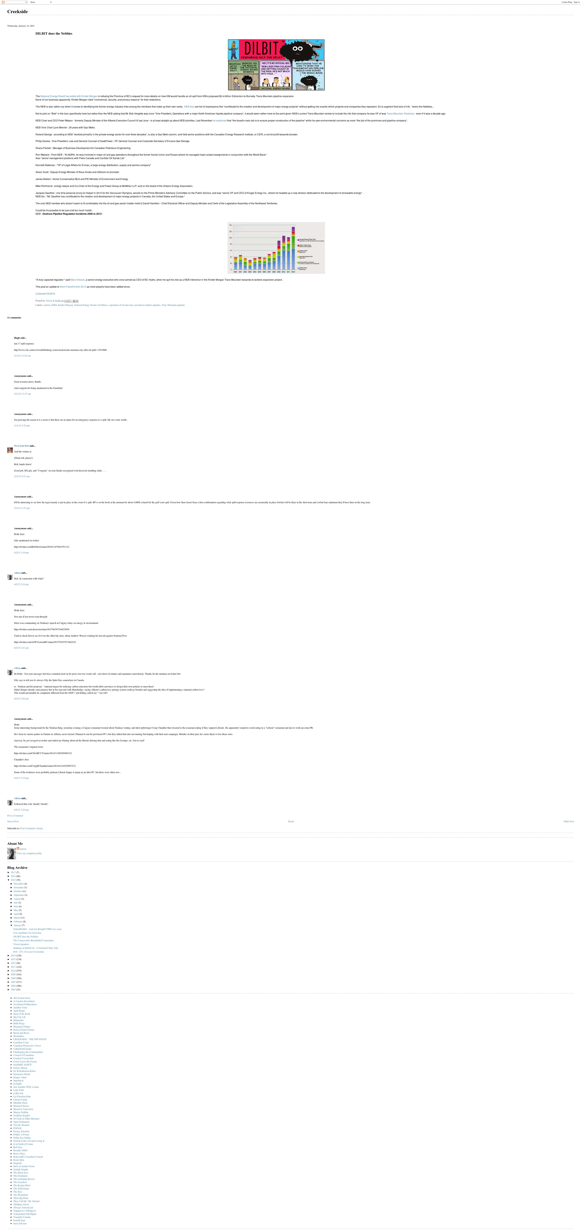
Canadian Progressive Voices (27, 1045)
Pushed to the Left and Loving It (28, 1140)
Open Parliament (21, 1121)
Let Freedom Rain (22, 1096)
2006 (13, 985)
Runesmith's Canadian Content (28, 1156)
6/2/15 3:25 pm (21, 809)
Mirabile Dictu (20, 1102)
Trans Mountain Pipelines (400, 113)
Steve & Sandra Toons (24, 1166)
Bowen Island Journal (23, 1029)
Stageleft (17, 1163)
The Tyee (17, 1191)
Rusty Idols (18, 1159)
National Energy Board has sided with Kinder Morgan (68, 96)
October (18, 891)
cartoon (46, 304)
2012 (13, 963)
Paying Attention (21, 1131)
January (18, 925)
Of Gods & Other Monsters (26, 1118)
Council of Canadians (23, 1055)
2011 (13, 966)
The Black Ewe (20, 1172)
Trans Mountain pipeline (173, 304)
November (19, 887)
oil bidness (103, 304)
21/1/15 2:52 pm (22, 425)
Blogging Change (21, 1026)
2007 (13, 981)
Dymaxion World (21, 1074)
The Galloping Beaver (23, 1178)
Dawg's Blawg (20, 1067)
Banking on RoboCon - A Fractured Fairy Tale (35, 947)
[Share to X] (71, 301)
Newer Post (12, 821)
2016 (13, 876)
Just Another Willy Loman (26, 1086)
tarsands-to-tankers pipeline (147, 304)
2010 (13, 970)
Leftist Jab (18, 1093)
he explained (220, 120)
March (17, 917)
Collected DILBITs (45, 293)
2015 (13, 879)
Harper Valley (20, 1077)
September (19, 894)
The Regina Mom (21, 1185)
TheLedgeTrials (20, 1197)
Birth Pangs (19, 1023)
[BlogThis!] (68, 301)
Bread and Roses (21, 1032)
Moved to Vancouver (23, 1109)
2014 (13, 955)
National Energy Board (85, 304)
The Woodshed (20, 1194)
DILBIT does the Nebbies (25, 936)
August (17, 898)
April (16, 913)
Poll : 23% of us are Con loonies (28, 951)
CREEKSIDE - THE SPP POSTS (29, 1039)
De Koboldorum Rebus (24, 1070)
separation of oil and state (121, 304)
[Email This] (65, 301)
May (16, 910)
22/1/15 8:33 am (22, 476)
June (16, 906)
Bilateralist (18, 1020)
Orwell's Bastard (21, 1124)
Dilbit (54, 304)
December (19, 883)
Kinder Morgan (65, 304)
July (16, 902)
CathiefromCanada (22, 1048)
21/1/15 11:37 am (22, 393)
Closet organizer (21, 944)
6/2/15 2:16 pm (21, 584)
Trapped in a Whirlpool (24, 1210)
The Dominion (20, 1175)
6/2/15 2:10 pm (21, 552)
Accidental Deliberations (25, 1004)
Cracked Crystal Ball (23, 1058)
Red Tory (17, 1147)
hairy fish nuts (20, 1223)
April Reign (19, 1010)
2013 (13, 959)
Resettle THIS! (20, 1150)
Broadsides (18, 1036)
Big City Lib (19, 1017)
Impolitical (18, 1080)
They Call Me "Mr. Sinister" (26, 1201)
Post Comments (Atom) (31, 828)
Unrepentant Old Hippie (24, 1213)
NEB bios (189, 106)
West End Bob (21, 445)
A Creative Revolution (24, 1001)
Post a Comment (15, 815)
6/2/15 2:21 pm (21, 647)
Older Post (569, 821)
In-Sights (17, 1083)
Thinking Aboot (21, 1204)
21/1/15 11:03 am (22, 355)
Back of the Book (21, 1013)
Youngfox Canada (21, 1217)
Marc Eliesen (78, 279)
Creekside (17, 11)
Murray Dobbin (20, 1112)
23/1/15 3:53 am (22, 508)
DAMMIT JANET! (22, 1064)
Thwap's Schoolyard (23, 1207)
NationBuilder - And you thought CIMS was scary (37, 929)
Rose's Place (19, 1153)
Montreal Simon (21, 1105)
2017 (13, 872)
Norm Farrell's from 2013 (73, 286)
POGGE (17, 1128)
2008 (13, 978)
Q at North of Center (23, 1144)
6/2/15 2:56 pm (21, 698)
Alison (17, 572)
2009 (13, 974)
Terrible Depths (20, 1169)
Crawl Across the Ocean (25, 1061)
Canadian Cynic (21, 1042)
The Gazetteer (20, 1182)
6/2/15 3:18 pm (21, 777)
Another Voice (20, 1007)
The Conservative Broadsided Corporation (33, 940)
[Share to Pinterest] (77, 301)
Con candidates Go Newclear (27, 932)
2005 (13, 989)
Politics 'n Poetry (21, 1134)
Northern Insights (21, 1115)
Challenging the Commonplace (28, 1051)
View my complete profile (29, 853)
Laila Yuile (18, 1090)
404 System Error (21, 997)
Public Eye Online (22, 1137)
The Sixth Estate (21, 1188)
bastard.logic (19, 1220)
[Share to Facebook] (74, 301)
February (18, 921)
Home (291, 821)
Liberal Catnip (20, 1099)
